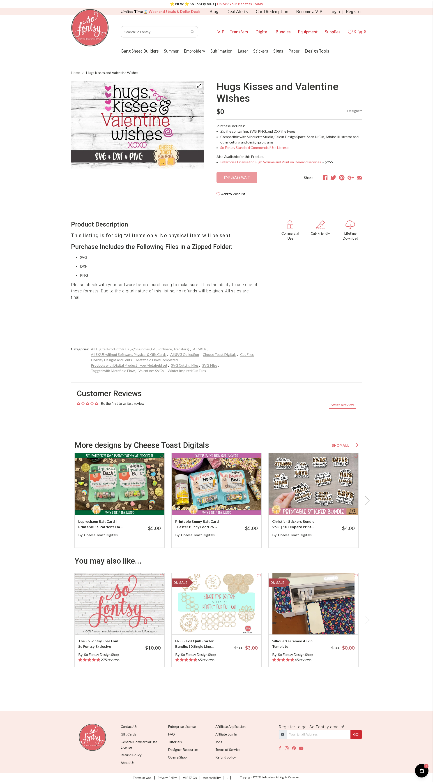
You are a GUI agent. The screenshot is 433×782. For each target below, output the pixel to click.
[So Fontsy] (90, 28)
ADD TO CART (146, 506)
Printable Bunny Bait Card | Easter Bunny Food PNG (197, 524)
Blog (214, 11)
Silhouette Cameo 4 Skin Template (292, 643)
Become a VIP (309, 11)
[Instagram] (286, 748)
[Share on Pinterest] (342, 177)
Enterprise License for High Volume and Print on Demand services (271, 162)
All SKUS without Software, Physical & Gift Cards (128, 354)
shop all (340, 445)
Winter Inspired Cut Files (187, 370)
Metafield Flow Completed (157, 360)
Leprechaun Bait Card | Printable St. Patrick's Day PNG (100, 524)
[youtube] (301, 748)
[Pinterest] (294, 748)
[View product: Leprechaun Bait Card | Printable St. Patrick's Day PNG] (119, 484)
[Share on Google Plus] (351, 177)
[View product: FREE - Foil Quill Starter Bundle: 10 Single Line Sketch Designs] (216, 603)
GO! (356, 734)
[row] (216, 500)
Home (75, 73)
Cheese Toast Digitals (219, 354)
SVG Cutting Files (184, 365)
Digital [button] (261, 31)
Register (354, 11)
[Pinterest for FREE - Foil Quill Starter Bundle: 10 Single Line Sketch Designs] (222, 625)
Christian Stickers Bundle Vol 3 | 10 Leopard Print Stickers (293, 524)
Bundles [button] (283, 31)
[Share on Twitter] (333, 177)
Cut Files (247, 354)
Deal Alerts (237, 11)
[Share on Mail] (359, 177)
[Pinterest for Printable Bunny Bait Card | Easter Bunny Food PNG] (222, 506)
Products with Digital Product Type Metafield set (129, 365)
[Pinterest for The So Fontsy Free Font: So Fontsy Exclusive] (125, 625)
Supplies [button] (333, 31)
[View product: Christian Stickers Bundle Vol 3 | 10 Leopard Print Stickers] (313, 484)
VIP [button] (220, 31)
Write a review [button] (342, 405)
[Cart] (360, 32)
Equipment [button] (308, 31)
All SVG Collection (184, 354)
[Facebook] (280, 748)
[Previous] (80, 126)
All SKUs (200, 349)
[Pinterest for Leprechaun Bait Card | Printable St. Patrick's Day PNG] (125, 506)
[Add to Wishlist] (162, 456)
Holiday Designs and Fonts (111, 360)
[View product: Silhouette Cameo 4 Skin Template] (313, 603)
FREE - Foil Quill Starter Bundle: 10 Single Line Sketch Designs (194, 644)
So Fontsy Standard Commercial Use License (254, 147)
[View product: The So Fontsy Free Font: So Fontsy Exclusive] (119, 603)
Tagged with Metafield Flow (113, 370)
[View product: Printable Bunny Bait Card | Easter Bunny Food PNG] (216, 484)
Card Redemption (272, 11)
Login (334, 11)
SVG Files (209, 365)
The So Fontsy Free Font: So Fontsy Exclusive (99, 643)
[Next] (195, 126)
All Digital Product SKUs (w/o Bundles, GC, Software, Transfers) (140, 349)
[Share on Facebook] (325, 177)
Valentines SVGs (151, 370)
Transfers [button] (239, 31)
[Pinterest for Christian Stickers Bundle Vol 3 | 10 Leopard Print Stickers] (319, 506)
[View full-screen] (199, 85)
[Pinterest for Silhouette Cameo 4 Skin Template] (319, 625)
